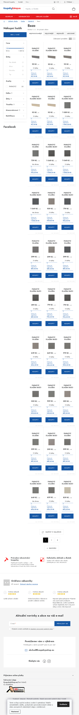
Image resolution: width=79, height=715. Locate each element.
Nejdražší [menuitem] (60, 33)
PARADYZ (16, 86)
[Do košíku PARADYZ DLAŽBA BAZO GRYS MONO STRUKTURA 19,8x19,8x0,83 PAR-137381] (36, 371)
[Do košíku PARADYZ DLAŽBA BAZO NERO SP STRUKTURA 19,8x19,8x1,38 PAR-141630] (51, 179)
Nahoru (52, 548)
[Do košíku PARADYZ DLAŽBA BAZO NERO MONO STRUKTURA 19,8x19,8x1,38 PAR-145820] (67, 131)
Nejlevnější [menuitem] (49, 33)
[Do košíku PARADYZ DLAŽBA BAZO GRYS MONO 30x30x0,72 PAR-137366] (67, 467)
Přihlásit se (62, 624)
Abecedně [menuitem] (70, 33)
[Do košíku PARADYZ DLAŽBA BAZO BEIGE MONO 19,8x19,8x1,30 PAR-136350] (67, 516)
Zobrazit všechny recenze (29, 584)
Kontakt (20, 2)
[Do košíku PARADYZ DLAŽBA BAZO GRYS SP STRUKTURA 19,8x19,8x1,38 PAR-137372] (67, 371)
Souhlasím (63, 704)
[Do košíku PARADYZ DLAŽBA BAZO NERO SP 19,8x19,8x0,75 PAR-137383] (51, 323)
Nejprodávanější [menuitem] (35, 33)
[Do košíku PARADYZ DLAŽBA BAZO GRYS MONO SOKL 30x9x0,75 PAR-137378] (51, 82)
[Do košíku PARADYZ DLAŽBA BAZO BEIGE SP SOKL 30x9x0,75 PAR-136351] (51, 130)
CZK (57, 2)
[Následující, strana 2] (51, 540)
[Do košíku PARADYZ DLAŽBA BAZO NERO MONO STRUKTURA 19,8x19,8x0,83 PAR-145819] (36, 179)
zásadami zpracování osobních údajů (42, 629)
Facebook (16, 699)
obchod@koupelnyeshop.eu (41, 650)
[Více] (73, 16)
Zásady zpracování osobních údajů (50, 699)
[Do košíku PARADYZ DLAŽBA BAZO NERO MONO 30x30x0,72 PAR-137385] (67, 275)
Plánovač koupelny (9, 2)
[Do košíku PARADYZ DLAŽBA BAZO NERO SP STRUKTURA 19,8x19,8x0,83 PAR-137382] (67, 323)
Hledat (53, 8)
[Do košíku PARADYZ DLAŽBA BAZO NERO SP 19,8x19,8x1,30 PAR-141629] (67, 179)
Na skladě (16, 62)
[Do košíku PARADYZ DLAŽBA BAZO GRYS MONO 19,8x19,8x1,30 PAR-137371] (36, 419)
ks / (15, 35)
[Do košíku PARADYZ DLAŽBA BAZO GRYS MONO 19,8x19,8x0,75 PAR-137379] (51, 371)
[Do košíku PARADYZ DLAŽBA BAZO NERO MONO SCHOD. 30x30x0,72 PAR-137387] (36, 275)
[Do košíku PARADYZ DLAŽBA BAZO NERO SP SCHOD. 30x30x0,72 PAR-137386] (51, 275)
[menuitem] (10, 16)
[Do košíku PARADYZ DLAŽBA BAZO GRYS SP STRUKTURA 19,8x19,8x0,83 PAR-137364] (51, 515)
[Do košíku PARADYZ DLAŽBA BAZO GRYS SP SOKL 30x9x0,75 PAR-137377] (67, 82)
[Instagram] (49, 661)
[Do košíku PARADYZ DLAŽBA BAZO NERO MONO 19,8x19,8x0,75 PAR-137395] (67, 227)
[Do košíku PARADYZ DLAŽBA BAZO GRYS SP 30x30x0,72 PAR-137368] (36, 467)
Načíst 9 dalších (53, 532)
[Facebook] (44, 661)
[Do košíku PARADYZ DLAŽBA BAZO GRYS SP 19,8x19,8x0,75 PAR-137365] (36, 516)
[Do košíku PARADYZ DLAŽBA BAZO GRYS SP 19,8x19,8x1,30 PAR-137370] (51, 419)
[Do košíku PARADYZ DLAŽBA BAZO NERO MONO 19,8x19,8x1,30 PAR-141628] (36, 227)
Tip (16, 74)
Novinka (16, 70)
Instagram (23, 699)
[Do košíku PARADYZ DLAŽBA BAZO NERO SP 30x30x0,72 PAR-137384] (36, 323)
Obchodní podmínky (33, 699)
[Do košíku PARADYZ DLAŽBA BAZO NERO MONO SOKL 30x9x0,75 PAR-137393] (36, 82)
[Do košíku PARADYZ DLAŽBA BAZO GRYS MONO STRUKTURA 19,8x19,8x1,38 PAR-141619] (51, 227)
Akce (16, 66)
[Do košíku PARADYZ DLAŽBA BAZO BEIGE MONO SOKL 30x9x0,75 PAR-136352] (36, 131)
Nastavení (15, 711)
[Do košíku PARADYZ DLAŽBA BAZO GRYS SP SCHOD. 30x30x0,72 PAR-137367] (51, 467)
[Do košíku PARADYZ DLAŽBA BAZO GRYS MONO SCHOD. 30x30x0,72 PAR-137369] (67, 419)
